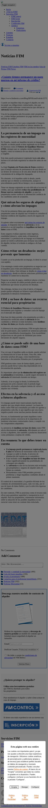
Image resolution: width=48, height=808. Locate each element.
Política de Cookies (25, 797)
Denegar (25, 787)
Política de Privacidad (11, 797)
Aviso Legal (36, 796)
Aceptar (14, 787)
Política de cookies (21, 769)
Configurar (35, 787)
